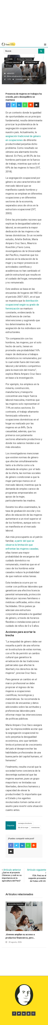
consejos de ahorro (25, 823)
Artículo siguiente (36, 869)
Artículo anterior (12, 869)
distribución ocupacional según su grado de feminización (22, 304)
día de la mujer (23, 827)
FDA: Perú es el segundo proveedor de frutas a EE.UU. (37, 878)
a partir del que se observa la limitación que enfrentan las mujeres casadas (22, 544)
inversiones (35, 827)
